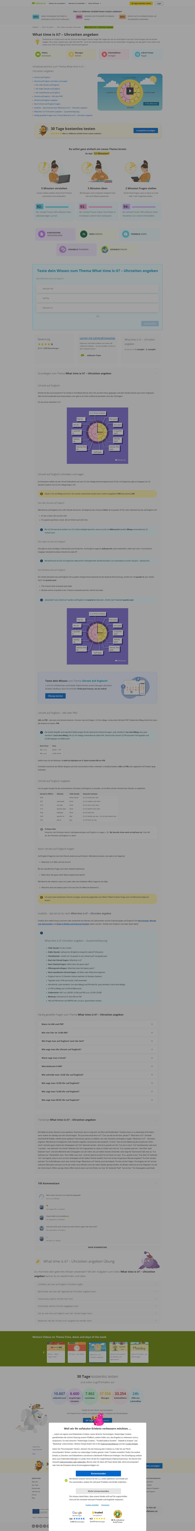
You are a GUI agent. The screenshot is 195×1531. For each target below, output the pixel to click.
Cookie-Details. (132, 1444)
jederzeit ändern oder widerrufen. (73, 1462)
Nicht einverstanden (98, 1491)
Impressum (105, 1505)
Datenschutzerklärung (109, 1444)
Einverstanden (98, 1473)
